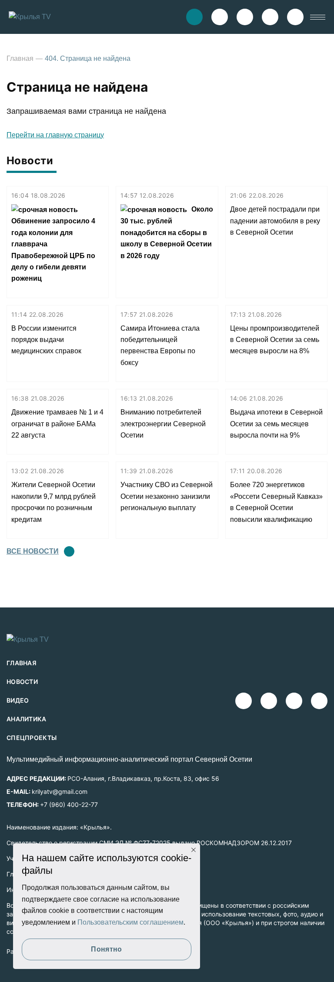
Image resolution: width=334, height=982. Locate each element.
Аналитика (27, 719)
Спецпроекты (32, 737)
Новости (22, 681)
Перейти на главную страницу (55, 135)
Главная (20, 58)
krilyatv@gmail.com (59, 791)
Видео (18, 700)
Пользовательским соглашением (130, 922)
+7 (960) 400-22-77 (69, 804)
